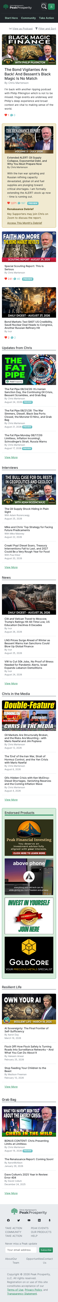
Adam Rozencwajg (19, 515)
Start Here (11, 18)
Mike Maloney (17, 533)
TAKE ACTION (13, 1228)
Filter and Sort (47, 28)
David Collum (15, 1180)
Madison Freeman (17, 1074)
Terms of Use (15, 1289)
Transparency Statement (22, 1293)
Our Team (16, 1260)
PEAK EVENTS (39, 1228)
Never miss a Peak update (21, 1243)
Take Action (46, 18)
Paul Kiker (15, 555)
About (9, 1258)
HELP (34, 1235)
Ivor (10, 331)
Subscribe (46, 1250)
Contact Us (48, 1260)
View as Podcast (22, 28)
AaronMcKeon (15, 1162)
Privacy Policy (33, 1289)
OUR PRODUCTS (41, 1232)
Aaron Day (13, 1034)
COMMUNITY (13, 1232)
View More (11, 457)
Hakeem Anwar (16, 1056)
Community (28, 18)
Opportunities (34, 1258)
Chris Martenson (18, 82)
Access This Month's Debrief (24, 223)
